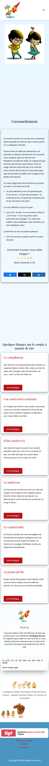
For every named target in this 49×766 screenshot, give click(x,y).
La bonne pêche (14, 572)
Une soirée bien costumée (20, 399)
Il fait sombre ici (14, 441)
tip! (8, 733)
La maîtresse (12, 482)
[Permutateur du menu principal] (43, 10)
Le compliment (13, 357)
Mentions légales (25, 740)
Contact (24, 744)
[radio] (18, 258)
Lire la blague (13, 387)
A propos (24, 747)
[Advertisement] (24, 92)
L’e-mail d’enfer (14, 527)
